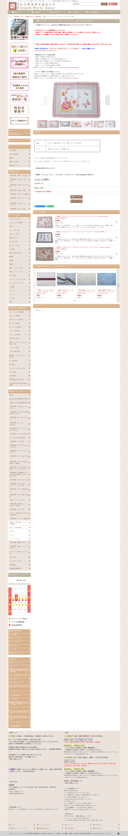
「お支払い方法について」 (16, 793)
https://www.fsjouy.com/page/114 (45, 50)
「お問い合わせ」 (80, 816)
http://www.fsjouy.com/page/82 (69, 67)
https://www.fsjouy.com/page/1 (69, 78)
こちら (109, 833)
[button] (110, 12)
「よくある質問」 (69, 807)
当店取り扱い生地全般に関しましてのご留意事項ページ (65, 48)
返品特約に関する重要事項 (44, 191)
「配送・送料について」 (16, 759)
